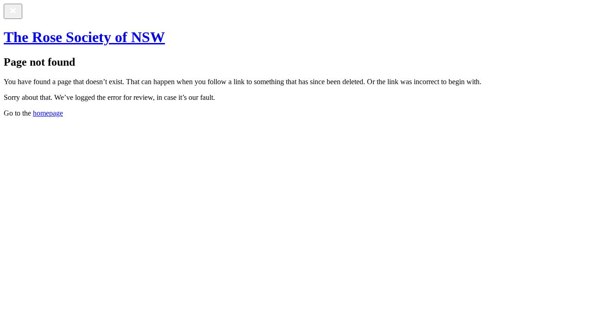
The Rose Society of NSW (84, 37)
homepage (48, 113)
